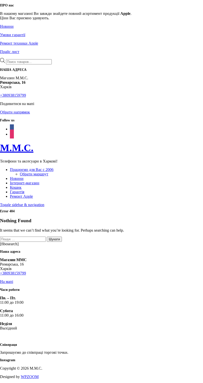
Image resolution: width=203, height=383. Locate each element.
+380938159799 (13, 95)
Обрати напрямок (15, 112)
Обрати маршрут (34, 174)
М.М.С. (16, 147)
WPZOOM (30, 377)
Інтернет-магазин (24, 183)
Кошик (16, 187)
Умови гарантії (12, 35)
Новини (7, 26)
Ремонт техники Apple (19, 43)
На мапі (6, 281)
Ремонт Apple (21, 196)
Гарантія (17, 192)
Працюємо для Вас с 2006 (31, 169)
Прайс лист (9, 52)
